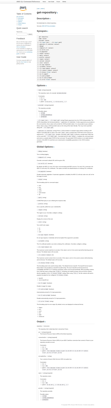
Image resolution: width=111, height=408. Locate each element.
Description (21, 18)
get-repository (20, 16)
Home (44, 1)
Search (30, 34)
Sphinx (92, 404)
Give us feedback (20, 47)
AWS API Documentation (48, 26)
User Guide (51, 1)
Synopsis (20, 20)
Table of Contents (24, 14)
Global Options (22, 23)
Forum (58, 1)
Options (20, 21)
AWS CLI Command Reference (28, 2)
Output (20, 24)
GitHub (64, 1)
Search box (19, 31)
